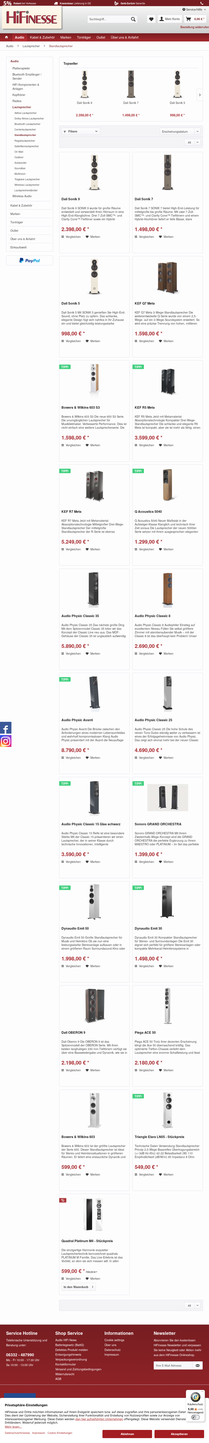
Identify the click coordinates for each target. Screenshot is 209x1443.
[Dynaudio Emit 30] (168, 901)
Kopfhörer (18, 95)
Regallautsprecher (24, 140)
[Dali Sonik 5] (177, 84)
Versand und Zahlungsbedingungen (78, 1369)
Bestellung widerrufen (194, 27)
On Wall (18, 151)
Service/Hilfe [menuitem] (194, 9)
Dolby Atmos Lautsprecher (29, 118)
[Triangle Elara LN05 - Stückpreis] (168, 1110)
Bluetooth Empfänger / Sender (26, 76)
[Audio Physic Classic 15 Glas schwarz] (94, 797)
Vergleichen (73, 237)
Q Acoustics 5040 (148, 512)
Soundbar (20, 168)
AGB (58, 1379)
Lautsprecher (21, 107)
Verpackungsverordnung (71, 1359)
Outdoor (18, 157)
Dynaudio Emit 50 (75, 928)
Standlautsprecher (25, 135)
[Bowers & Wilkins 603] (94, 1110)
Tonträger (16, 222)
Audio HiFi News (66, 1340)
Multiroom (20, 173)
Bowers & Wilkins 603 (78, 1137)
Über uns (110, 1345)
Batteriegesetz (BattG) (69, 1345)
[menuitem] (112, 19)
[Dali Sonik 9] (84, 84)
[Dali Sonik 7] (131, 84)
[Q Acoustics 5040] (168, 485)
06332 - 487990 (20, 1354)
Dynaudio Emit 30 (148, 928)
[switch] (195, 1417)
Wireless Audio (22, 196)
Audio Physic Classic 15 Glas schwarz (90, 824)
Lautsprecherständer (26, 190)
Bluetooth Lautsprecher (27, 124)
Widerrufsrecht (64, 1374)
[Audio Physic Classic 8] (168, 589)
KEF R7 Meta (71, 512)
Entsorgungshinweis (68, 1354)
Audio (14, 61)
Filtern (72, 131)
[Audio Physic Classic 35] (94, 589)
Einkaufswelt (18, 247)
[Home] (6, 37)
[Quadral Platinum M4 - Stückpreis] (94, 1214)
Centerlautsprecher (25, 129)
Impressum (111, 1354)
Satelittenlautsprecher (26, 146)
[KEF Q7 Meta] (168, 276)
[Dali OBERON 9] (94, 1006)
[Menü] (202, 1392)
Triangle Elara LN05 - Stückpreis (159, 1137)
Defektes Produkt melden (71, 1350)
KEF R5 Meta (145, 407)
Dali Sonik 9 (84, 103)
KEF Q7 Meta (145, 303)
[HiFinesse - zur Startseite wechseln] (32, 17)
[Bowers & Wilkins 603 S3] (94, 381)
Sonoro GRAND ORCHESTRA (158, 824)
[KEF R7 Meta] (94, 485)
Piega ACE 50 (145, 1032)
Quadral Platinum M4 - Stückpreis (87, 1241)
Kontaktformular (65, 1364)
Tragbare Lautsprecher (27, 179)
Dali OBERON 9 (73, 1032)
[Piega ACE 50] (168, 1006)
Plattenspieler (21, 68)
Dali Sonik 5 (177, 103)
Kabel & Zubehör (21, 205)
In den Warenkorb (76, 1287)
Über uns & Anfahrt (22, 239)
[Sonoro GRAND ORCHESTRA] (168, 797)
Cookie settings (114, 1340)
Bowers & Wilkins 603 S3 (80, 407)
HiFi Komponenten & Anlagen (25, 86)
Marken (15, 214)
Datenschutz (112, 1350)
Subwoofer (20, 162)
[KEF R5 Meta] (168, 381)
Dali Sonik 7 (131, 103)
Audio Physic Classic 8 (152, 616)
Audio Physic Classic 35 (80, 616)
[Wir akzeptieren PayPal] (29, 260)
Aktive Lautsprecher (25, 113)
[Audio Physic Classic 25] (168, 693)
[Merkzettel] (151, 19)
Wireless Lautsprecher (26, 184)
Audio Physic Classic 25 (153, 720)
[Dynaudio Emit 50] (94, 901)
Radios (16, 101)
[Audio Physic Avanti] (94, 693)
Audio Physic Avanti (77, 720)
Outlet (14, 230)
